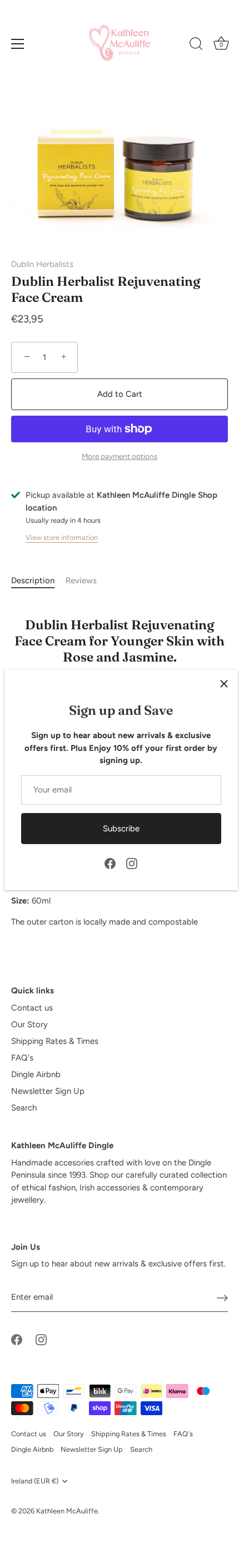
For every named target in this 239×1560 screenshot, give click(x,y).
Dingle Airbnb (36, 1074)
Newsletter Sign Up (47, 1091)
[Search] (196, 45)
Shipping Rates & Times (54, 1041)
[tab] (38, 580)
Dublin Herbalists (42, 264)
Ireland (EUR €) (34, 1481)
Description (32, 580)
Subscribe (121, 829)
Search (24, 1108)
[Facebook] (110, 863)
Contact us (32, 1008)
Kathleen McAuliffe (67, 1511)
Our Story (29, 1024)
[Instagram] (131, 863)
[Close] (224, 684)
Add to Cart (119, 394)
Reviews (81, 580)
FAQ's (22, 1058)
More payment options (119, 456)
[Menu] (18, 44)
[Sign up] (222, 1297)
